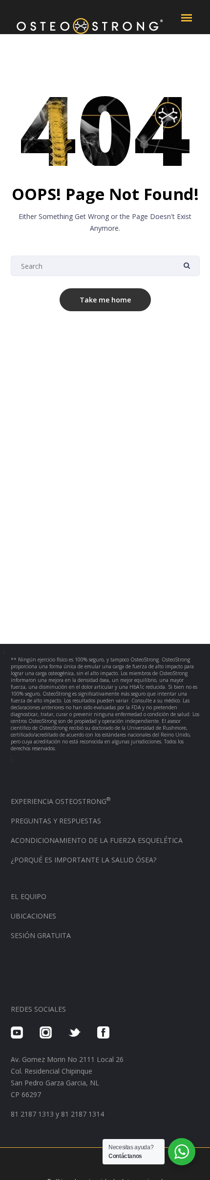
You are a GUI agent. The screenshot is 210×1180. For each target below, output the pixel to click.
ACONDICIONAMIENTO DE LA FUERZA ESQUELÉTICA (97, 840)
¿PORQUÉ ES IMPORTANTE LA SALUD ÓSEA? (83, 859)
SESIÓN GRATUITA (41, 935)
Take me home (105, 299)
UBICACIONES (33, 915)
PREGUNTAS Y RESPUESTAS (56, 820)
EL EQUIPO (28, 896)
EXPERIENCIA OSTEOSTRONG (60, 801)
